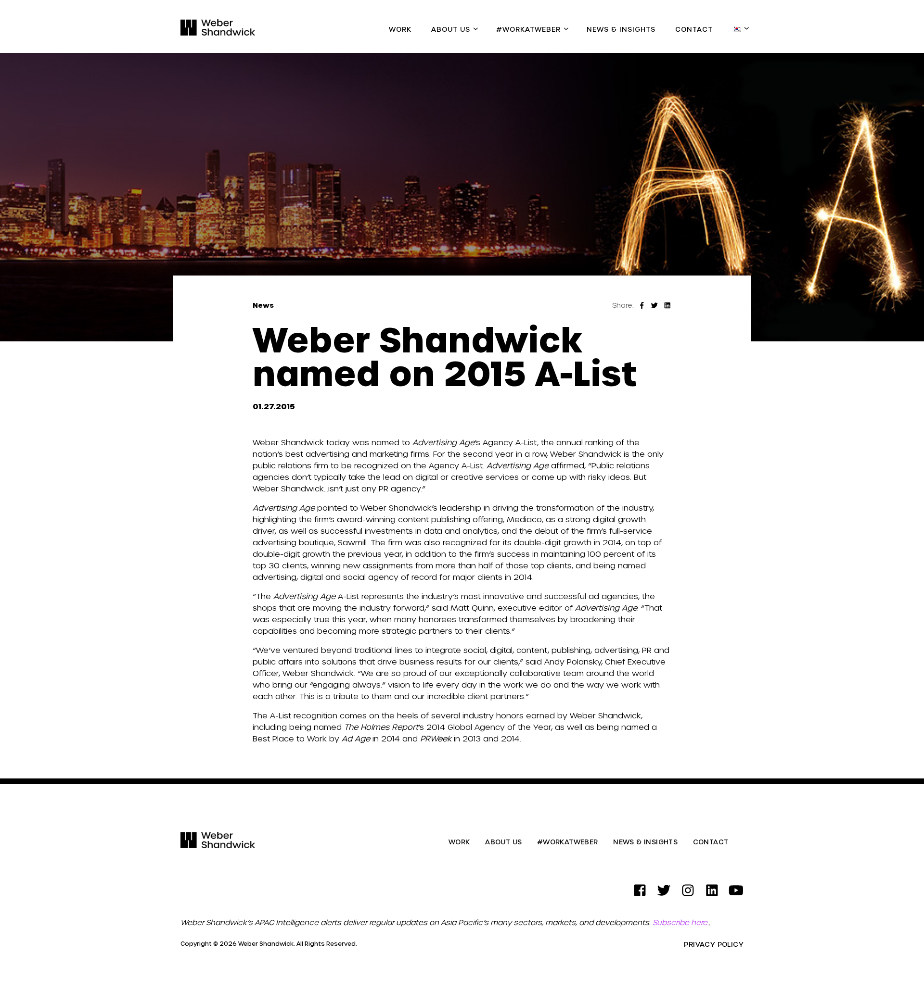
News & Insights (621, 29)
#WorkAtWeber (528, 29)
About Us (450, 29)
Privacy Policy (714, 944)
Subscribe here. (681, 922)
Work (400, 29)
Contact (694, 29)
